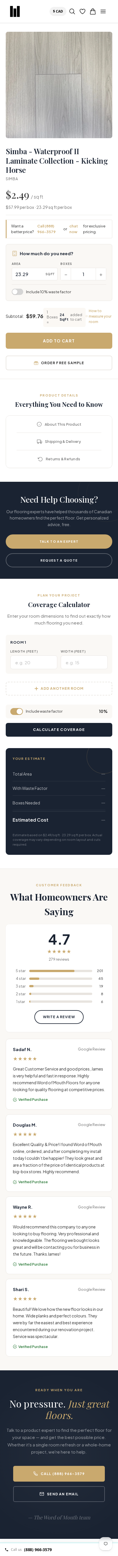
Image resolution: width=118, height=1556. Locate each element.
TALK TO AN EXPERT (59, 541)
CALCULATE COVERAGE (59, 729)
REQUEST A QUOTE (59, 560)
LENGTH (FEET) (24, 651)
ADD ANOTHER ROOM (62, 688)
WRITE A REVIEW (59, 1017)
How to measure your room (100, 316)
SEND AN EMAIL (62, 1494)
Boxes (66, 263)
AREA (16, 263)
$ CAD (59, 11)
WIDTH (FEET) (73, 651)
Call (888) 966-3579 (46, 229)
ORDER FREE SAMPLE (62, 363)
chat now (73, 229)
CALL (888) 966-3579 (63, 1474)
